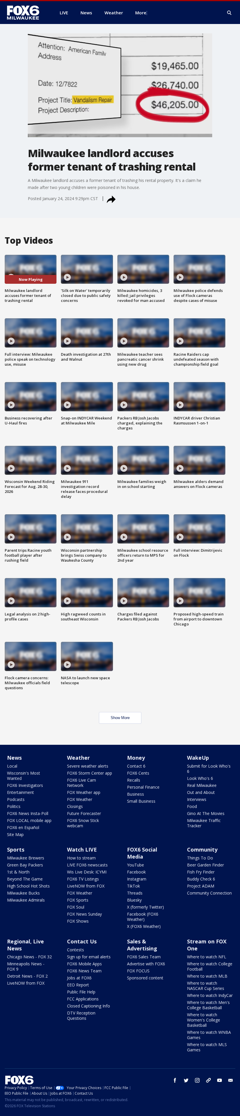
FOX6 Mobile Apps (84, 964)
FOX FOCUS (138, 971)
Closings (75, 806)
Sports (15, 849)
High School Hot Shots (28, 886)
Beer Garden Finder (205, 865)
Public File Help (81, 992)
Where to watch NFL (206, 956)
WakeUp (198, 757)
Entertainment (20, 792)
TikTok (133, 886)
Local (12, 766)
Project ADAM (200, 886)
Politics (13, 806)
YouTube (135, 865)
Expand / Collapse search (229, 13)
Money (136, 757)
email (230, 1080)
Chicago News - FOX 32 (29, 956)
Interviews (196, 799)
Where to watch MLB (207, 976)
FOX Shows (78, 921)
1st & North (18, 872)
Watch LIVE (82, 849)
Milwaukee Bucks (23, 893)
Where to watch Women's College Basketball (203, 1020)
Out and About (201, 792)
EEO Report (78, 985)
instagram (197, 1080)
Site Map (15, 834)
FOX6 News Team (84, 971)
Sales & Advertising (142, 945)
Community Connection (209, 893)
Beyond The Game (25, 879)
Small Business (141, 801)
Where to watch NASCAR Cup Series (205, 985)
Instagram (136, 879)
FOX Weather (79, 799)
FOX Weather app (83, 792)
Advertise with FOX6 (146, 964)
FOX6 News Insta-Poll (27, 813)
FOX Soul (75, 907)
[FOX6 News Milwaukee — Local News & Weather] (26, 13)
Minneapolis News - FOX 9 (25, 966)
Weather (78, 757)
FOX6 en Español (23, 827)
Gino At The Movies (205, 813)
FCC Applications (83, 999)
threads (208, 1080)
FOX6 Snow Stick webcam (83, 823)
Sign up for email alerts (89, 956)
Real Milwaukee (202, 785)
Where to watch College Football (209, 966)
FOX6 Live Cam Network (81, 782)
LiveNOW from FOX (85, 886)
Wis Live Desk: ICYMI (87, 872)
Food (192, 806)
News (14, 757)
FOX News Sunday (84, 914)
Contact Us (82, 941)
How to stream (81, 858)
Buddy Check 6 (201, 879)
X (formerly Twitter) (145, 907)
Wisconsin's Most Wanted (23, 775)
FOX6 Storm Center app (89, 773)
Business (135, 794)
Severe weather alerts (87, 766)
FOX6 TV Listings (83, 879)
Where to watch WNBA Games (209, 1034)
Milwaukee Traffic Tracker (204, 823)
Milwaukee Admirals (26, 900)
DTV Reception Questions (81, 1015)
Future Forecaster (84, 813)
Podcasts (16, 799)
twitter (186, 1080)
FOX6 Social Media (142, 853)
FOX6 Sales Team (144, 956)
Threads (135, 893)
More (140, 13)
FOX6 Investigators (25, 785)
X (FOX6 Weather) (144, 926)
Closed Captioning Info (88, 1006)
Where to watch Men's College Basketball (208, 1005)
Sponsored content (145, 978)
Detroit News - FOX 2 (27, 976)
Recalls (133, 780)
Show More (120, 718)
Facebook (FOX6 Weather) (142, 916)
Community (202, 849)
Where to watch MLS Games (207, 1047)
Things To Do (200, 858)
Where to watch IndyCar (210, 995)
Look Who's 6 (200, 778)
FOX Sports (77, 900)
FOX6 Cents (138, 773)
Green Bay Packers (25, 865)
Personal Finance (143, 787)
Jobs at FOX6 (79, 978)
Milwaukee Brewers (25, 858)
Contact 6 (136, 766)
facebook (175, 1080)
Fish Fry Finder (201, 872)
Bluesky (134, 900)
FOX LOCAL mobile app (29, 820)
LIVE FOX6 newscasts (87, 865)
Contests (75, 949)
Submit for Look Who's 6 (209, 768)
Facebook (136, 872)
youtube (219, 1080)
